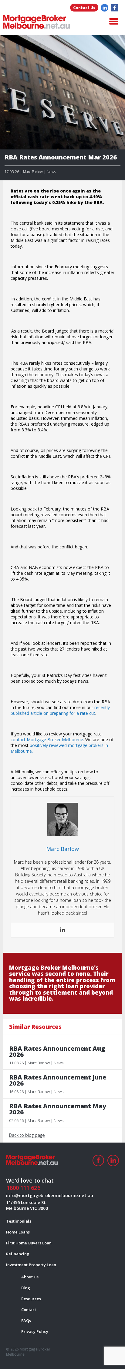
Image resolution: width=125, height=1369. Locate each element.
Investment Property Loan (31, 1264)
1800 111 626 (23, 1187)
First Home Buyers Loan (29, 1243)
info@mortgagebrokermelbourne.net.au (31, 1195)
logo (36, 22)
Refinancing (18, 1254)
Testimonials (18, 1221)
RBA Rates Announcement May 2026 (57, 1109)
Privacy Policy (34, 1331)
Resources (31, 1298)
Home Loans (18, 1232)
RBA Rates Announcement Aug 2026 (57, 1052)
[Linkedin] (62, 930)
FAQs (26, 1320)
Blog (25, 1287)
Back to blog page (27, 1135)
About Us (30, 1277)
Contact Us (84, 7)
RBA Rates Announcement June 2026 (57, 1080)
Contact (28, 1309)
